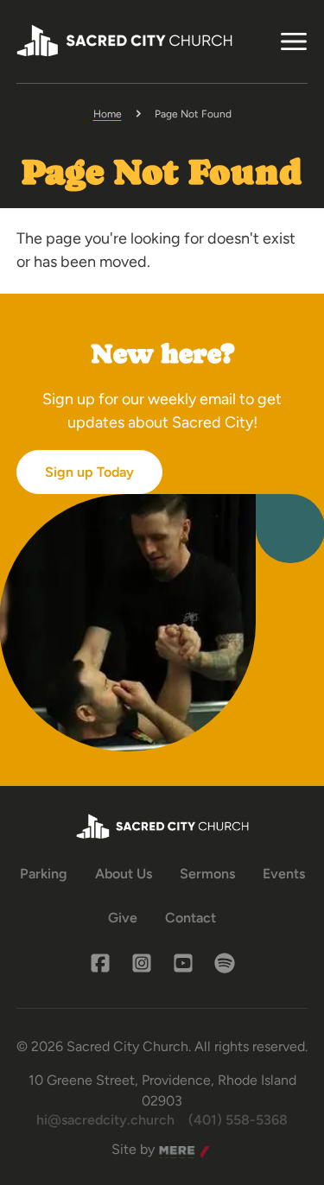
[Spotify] (224, 963)
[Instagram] (141, 963)
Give (122, 917)
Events (284, 873)
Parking (43, 873)
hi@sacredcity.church (105, 1120)
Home (107, 114)
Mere (175, 1150)
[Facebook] (100, 963)
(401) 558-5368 (238, 1120)
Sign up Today (89, 472)
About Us (123, 873)
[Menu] (293, 41)
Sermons (207, 873)
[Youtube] (183, 963)
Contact (190, 917)
